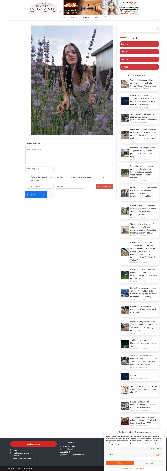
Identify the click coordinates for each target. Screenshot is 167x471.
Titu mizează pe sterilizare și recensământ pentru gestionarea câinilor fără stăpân (143, 117)
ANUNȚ (133, 375)
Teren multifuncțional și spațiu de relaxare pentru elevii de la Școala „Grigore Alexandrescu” (143, 83)
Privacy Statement (139, 468)
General (124, 44)
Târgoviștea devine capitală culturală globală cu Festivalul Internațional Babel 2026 (143, 420)
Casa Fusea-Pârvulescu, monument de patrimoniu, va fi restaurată (143, 309)
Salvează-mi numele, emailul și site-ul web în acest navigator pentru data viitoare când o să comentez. (67, 178)
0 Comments (145, 88)
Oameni (124, 59)
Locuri (124, 52)
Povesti (124, 67)
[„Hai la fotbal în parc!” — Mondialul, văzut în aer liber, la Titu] (125, 344)
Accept (120, 463)
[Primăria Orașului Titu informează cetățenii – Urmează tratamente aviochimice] (125, 406)
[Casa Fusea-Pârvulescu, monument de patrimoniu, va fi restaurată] (125, 310)
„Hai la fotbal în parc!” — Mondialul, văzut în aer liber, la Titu (143, 343)
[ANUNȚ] (125, 376)
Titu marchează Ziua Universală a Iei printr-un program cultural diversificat (143, 389)
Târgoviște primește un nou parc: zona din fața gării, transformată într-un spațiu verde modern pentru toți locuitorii (141, 172)
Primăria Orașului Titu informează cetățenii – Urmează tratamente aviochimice (143, 405)
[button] (162, 432)
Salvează (149, 463)
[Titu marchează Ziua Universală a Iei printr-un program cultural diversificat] (125, 390)
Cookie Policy (128, 468)
